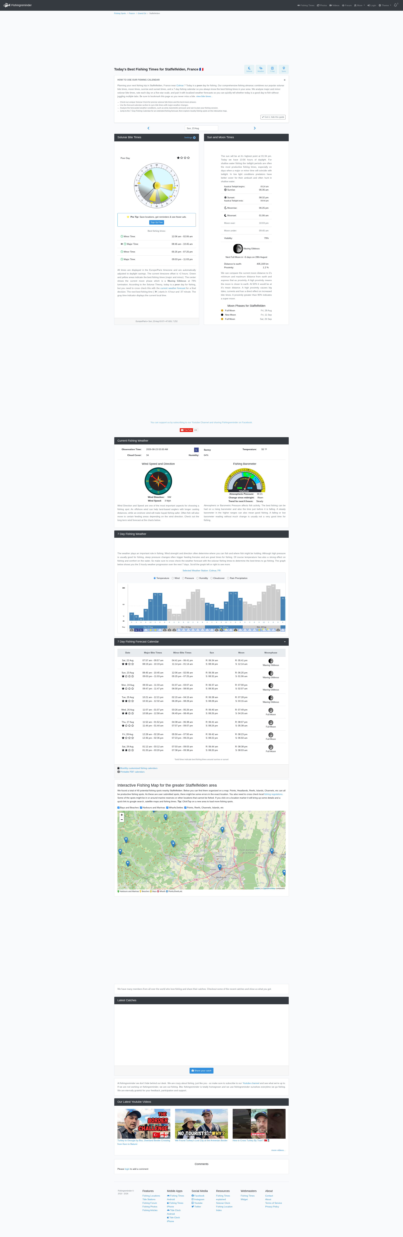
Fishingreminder (21, 5)
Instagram (199, 1199)
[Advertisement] (201, 39)
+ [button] (122, 815)
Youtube (198, 1203)
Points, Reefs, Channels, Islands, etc (205, 807)
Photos (323, 5)
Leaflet (257, 888)
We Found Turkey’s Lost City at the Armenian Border (201, 1140)
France (132, 13)
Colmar (180, 85)
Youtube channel (251, 1083)
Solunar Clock (223, 1203)
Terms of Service (273, 1203)
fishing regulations (273, 794)
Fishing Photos (149, 1206)
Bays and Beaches (129, 807)
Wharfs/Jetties (176, 807)
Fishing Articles (149, 1210)
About (268, 1199)
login (127, 1169)
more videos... (278, 1150)
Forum (348, 5)
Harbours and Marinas (154, 807)
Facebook (199, 1195)
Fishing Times (307, 5)
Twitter (197, 1206)
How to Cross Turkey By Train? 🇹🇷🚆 (251, 1140)
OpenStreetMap (269, 888)
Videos (335, 5)
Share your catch (202, 1070)
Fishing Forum (149, 1203)
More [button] (360, 5)
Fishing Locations (151, 1195)
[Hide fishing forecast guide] (285, 80)
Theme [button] (385, 5)
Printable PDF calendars (132, 772)
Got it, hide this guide (274, 117)
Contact (269, 1195)
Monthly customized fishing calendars (138, 768)
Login (373, 5)
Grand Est (142, 13)
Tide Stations (148, 1199)
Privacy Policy (272, 1206)
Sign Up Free (157, 222)
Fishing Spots (120, 13)
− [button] (122, 820)
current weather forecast (172, 288)
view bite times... (204, 96)
